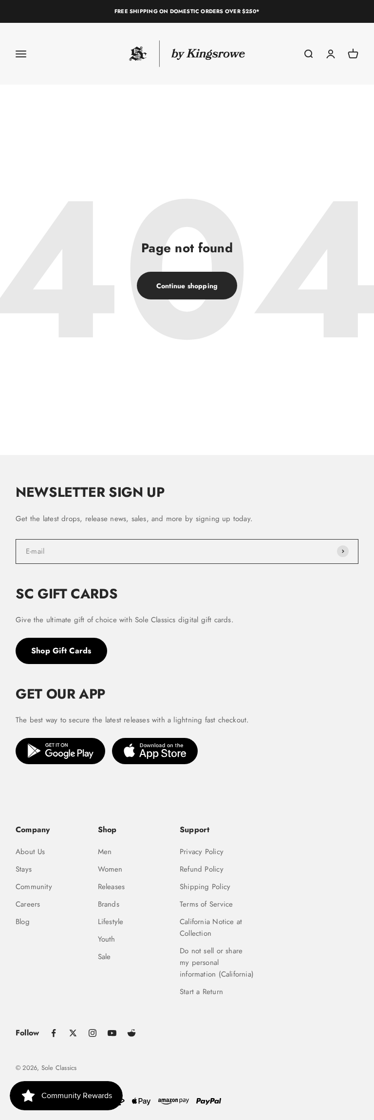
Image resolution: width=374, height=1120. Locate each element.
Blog (23, 921)
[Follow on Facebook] (53, 1033)
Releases (111, 886)
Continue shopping (187, 286)
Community (34, 886)
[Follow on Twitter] (73, 1033)
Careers (28, 904)
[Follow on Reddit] (131, 1033)
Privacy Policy (202, 851)
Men (105, 851)
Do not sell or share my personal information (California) (217, 962)
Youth (106, 939)
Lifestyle (111, 921)
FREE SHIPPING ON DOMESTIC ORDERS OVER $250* (187, 11)
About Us (30, 851)
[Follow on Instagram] (92, 1033)
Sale (104, 956)
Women (110, 869)
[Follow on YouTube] (112, 1033)
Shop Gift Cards (61, 650)
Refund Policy (202, 869)
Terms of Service (206, 904)
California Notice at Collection (211, 927)
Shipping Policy (205, 886)
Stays (24, 869)
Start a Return (201, 991)
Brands (108, 904)
